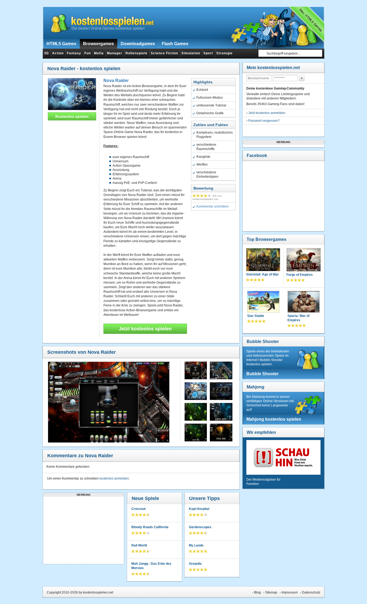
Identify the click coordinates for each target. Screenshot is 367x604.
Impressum (290, 592)
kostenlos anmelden (114, 478)
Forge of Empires (299, 275)
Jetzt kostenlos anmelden (266, 113)
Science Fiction (164, 53)
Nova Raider (116, 80)
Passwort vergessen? (264, 121)
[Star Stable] (263, 302)
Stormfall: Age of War (262, 274)
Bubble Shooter (263, 341)
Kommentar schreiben (212, 206)
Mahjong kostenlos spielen (273, 419)
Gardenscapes (200, 527)
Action (58, 53)
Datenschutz (311, 592)
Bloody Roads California (149, 527)
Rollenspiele (136, 53)
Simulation (190, 53)
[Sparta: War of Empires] (303, 302)
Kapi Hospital (199, 509)
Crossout (138, 509)
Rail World (139, 545)
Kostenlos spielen (72, 116)
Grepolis (195, 564)
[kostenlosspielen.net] (99, 23)
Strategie (224, 53)
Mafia (99, 53)
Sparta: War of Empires (298, 318)
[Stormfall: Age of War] (263, 260)
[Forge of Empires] (303, 260)
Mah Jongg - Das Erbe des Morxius (151, 566)
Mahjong (255, 387)
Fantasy (74, 53)
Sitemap (271, 592)
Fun (87, 53)
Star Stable (255, 316)
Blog (257, 592)
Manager (114, 53)
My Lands (196, 545)
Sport (208, 53)
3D (46, 53)
